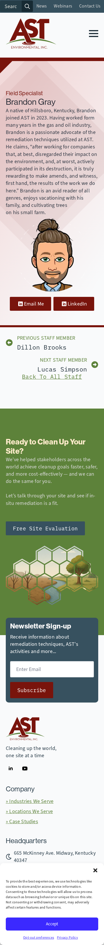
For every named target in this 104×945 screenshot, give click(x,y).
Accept (52, 923)
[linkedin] (11, 768)
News (41, 6)
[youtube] (25, 768)
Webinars (63, 6)
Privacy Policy (67, 937)
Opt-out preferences (38, 937)
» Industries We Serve (29, 801)
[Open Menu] (93, 33)
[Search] (27, 6)
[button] (95, 870)
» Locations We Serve (29, 811)
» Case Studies (22, 821)
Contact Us (90, 6)
